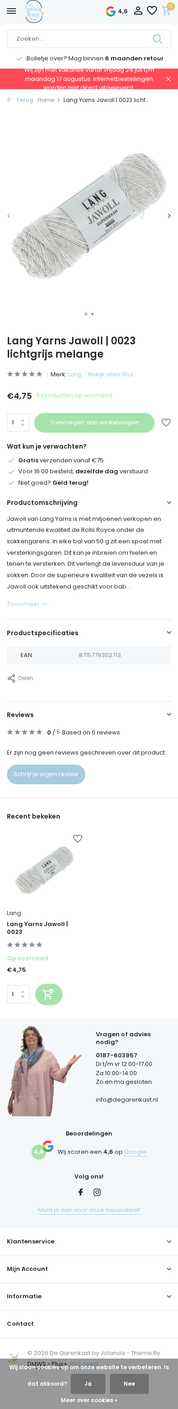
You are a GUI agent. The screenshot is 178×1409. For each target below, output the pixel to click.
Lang (75, 374)
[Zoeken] (158, 38)
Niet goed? (53, 482)
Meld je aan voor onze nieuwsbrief (89, 1209)
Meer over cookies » (89, 1400)
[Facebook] (80, 1193)
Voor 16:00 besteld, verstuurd (83, 471)
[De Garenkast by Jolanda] (54, 11)
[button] (86, 314)
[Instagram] (97, 1193)
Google (135, 1151)
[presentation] (9, 216)
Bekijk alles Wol (110, 374)
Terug (24, 100)
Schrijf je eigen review (46, 774)
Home (46, 100)
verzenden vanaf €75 (61, 460)
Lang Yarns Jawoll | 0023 (37, 928)
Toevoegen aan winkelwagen (94, 422)
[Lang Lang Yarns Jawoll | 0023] (44, 870)
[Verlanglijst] (152, 11)
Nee (129, 1384)
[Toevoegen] (49, 994)
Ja (88, 1384)
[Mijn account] (138, 11)
